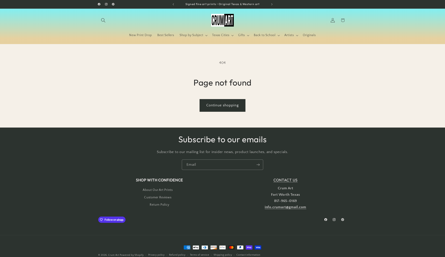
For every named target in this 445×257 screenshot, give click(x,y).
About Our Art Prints (158, 190)
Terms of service (199, 255)
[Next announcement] (272, 4)
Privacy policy (156, 255)
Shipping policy (223, 255)
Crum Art (113, 255)
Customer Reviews (157, 197)
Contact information (248, 255)
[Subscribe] (258, 164)
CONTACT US (285, 180)
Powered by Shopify (132, 255)
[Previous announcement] (173, 4)
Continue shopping (222, 105)
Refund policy (177, 255)
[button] (103, 20)
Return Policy (159, 205)
